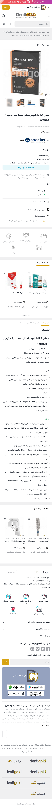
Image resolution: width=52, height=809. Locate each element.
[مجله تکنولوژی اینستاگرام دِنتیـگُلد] (43, 649)
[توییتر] (38, 649)
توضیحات (45, 323)
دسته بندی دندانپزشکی (37, 32)
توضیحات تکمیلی (32, 323)
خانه (48, 32)
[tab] (45, 323)
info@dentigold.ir (39, 580)
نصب (5, 7)
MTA (5, 32)
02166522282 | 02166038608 (36, 577)
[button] (28, 315)
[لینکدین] (32, 649)
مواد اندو (11, 32)
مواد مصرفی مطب (22, 32)
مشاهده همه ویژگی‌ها (26, 167)
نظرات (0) (20, 323)
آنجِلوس (21, 140)
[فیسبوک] (48, 649)
